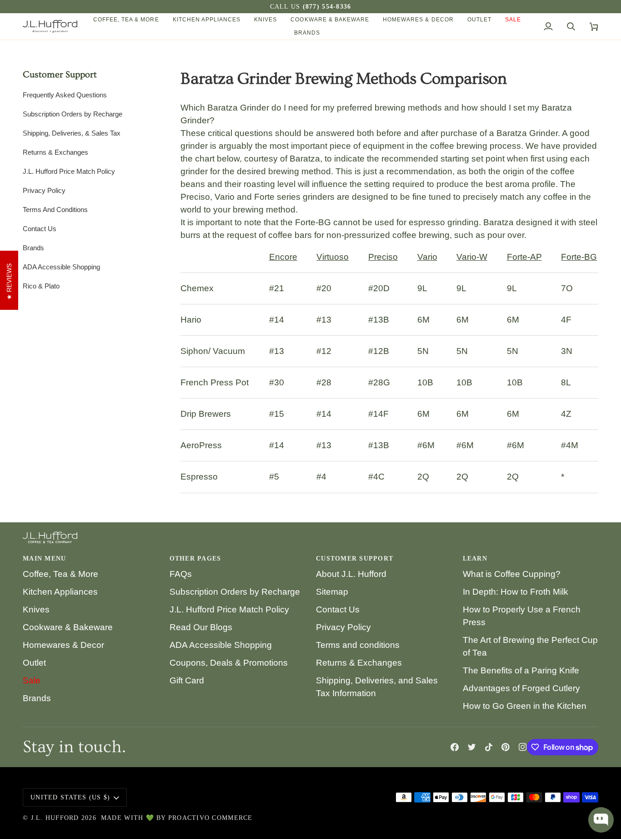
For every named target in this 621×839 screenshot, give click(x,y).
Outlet (34, 662)
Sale (31, 680)
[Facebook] (455, 747)
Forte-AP (524, 257)
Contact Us (338, 609)
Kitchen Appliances (60, 591)
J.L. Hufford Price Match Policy (229, 609)
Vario (427, 257)
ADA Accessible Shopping (221, 645)
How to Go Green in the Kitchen (524, 706)
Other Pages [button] (195, 558)
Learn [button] (475, 558)
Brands (37, 698)
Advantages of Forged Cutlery (521, 688)
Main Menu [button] (44, 558)
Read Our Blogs (201, 627)
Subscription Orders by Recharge (235, 591)
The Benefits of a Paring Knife (521, 670)
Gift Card (187, 680)
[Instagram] (523, 747)
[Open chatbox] (601, 820)
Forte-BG (579, 257)
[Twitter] (472, 747)
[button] (126, 19)
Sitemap (332, 591)
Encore (283, 257)
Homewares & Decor (63, 645)
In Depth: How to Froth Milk (515, 591)
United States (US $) (70, 797)
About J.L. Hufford (351, 574)
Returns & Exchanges (359, 662)
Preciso (383, 257)
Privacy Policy (343, 627)
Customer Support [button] (354, 558)
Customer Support (60, 75)
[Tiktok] (488, 747)
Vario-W (471, 257)
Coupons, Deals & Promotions (229, 662)
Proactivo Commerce (210, 817)
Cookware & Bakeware (68, 627)
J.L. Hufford (55, 817)
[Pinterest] (505, 747)
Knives (36, 609)
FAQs (181, 574)
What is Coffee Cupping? (512, 574)
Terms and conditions (358, 645)
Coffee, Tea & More (60, 574)
